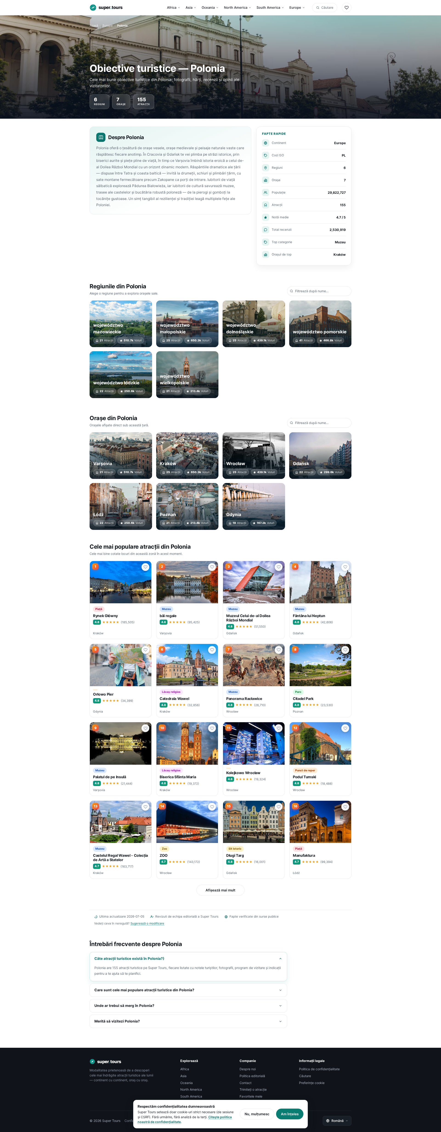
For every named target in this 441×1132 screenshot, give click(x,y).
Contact (246, 1083)
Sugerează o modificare (147, 923)
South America (268, 8)
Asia (189, 8)
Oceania (208, 8)
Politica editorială (252, 1076)
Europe (295, 8)
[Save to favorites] (145, 567)
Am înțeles (290, 1114)
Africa (171, 8)
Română (337, 1121)
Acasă (94, 25)
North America (235, 8)
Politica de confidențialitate (319, 1069)
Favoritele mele (251, 1096)
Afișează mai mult (220, 890)
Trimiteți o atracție (253, 1089)
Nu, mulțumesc (257, 1114)
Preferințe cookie (312, 1083)
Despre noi (248, 1069)
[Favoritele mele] (346, 7)
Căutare (327, 7)
